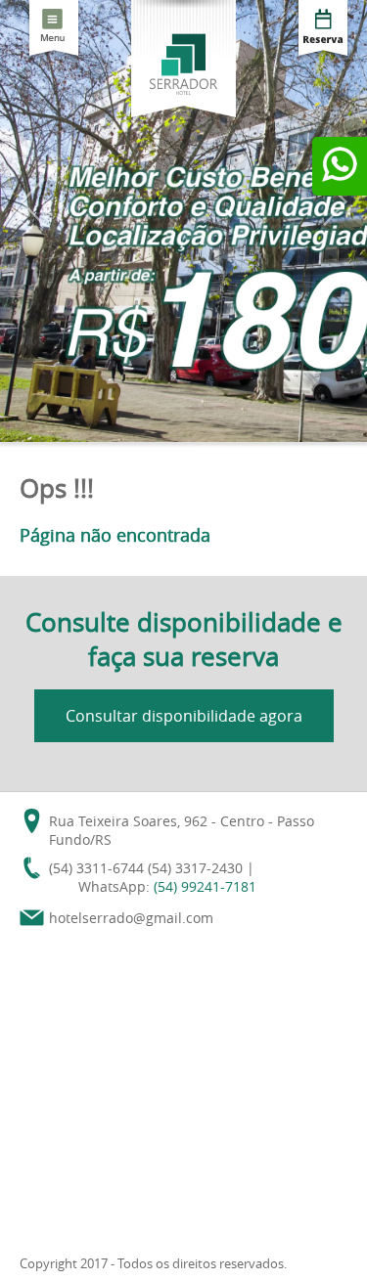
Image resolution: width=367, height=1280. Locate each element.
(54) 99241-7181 (205, 886)
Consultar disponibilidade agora (184, 716)
